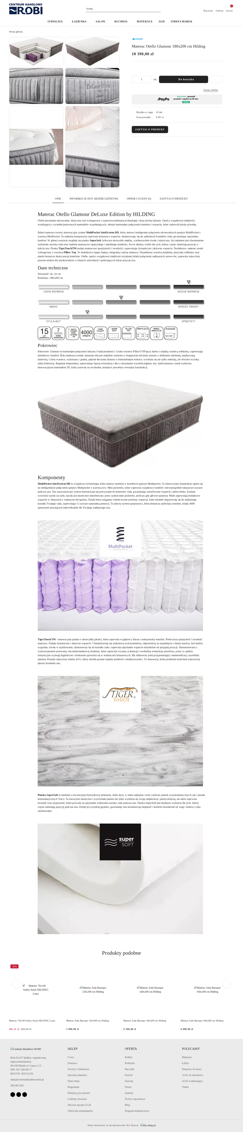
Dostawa (72, 1063)
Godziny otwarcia (77, 1099)
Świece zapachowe (135, 1099)
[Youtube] (24, 1094)
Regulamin (73, 1087)
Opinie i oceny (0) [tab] (139, 198)
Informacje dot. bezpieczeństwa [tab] (94, 198)
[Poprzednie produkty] (16, 984)
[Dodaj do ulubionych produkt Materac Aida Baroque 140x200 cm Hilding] (172, 966)
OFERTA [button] (131, 1048)
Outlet (185, 1087)
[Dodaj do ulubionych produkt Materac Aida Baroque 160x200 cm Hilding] (230, 966)
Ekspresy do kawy (192, 1069)
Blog (127, 1104)
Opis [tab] (58, 198)
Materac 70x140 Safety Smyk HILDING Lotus (32, 1020)
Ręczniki (129, 1069)
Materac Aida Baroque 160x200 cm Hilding (202, 1020)
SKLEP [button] (73, 1048)
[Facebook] (12, 1094)
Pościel (128, 1075)
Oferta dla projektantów (80, 1110)
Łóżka (185, 1063)
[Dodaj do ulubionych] (216, 79)
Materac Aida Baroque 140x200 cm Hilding (144, 1020)
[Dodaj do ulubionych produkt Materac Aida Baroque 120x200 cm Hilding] (115, 966)
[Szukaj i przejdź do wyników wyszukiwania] (159, 8)
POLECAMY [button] (191, 1048)
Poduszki (130, 1063)
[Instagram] (18, 1094)
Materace (187, 1057)
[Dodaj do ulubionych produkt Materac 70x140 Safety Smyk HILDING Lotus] (58, 966)
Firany (128, 1087)
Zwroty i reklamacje (78, 1069)
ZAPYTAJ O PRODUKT (150, 129)
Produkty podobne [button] (121, 953)
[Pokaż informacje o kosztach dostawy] (166, 117)
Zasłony (129, 1093)
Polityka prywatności (79, 1093)
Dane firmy (74, 1081)
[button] (56, 22)
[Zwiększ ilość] (148, 79)
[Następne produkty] (226, 984)
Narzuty (129, 1081)
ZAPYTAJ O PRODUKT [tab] (174, 198)
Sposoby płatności (77, 1075)
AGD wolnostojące (192, 1081)
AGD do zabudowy (192, 1075)
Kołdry (128, 1057)
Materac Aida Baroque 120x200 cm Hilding (87, 1020)
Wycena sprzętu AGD (79, 1104)
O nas (71, 1057)
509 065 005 (17, 1085)
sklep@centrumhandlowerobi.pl (27, 1079)
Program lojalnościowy (137, 1110)
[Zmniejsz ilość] (134, 79)
